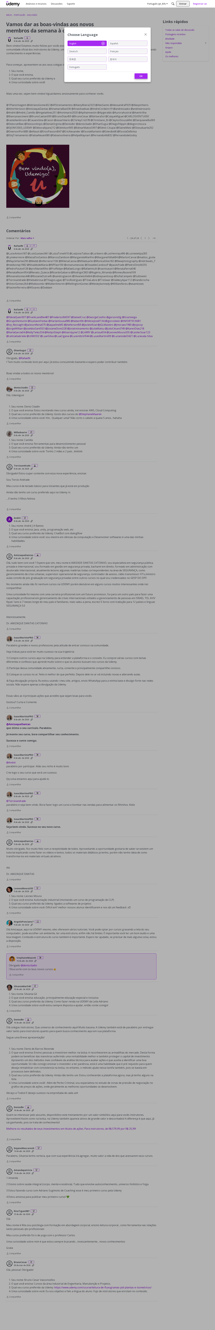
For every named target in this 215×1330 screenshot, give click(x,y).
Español (114, 43)
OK (141, 76)
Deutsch (73, 51)
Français (114, 51)
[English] (13, 3)
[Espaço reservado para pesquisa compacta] (173, 4)
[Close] (145, 35)
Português (74, 66)
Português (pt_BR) (156, 3)
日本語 (72, 59)
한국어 (113, 59)
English (72, 43)
